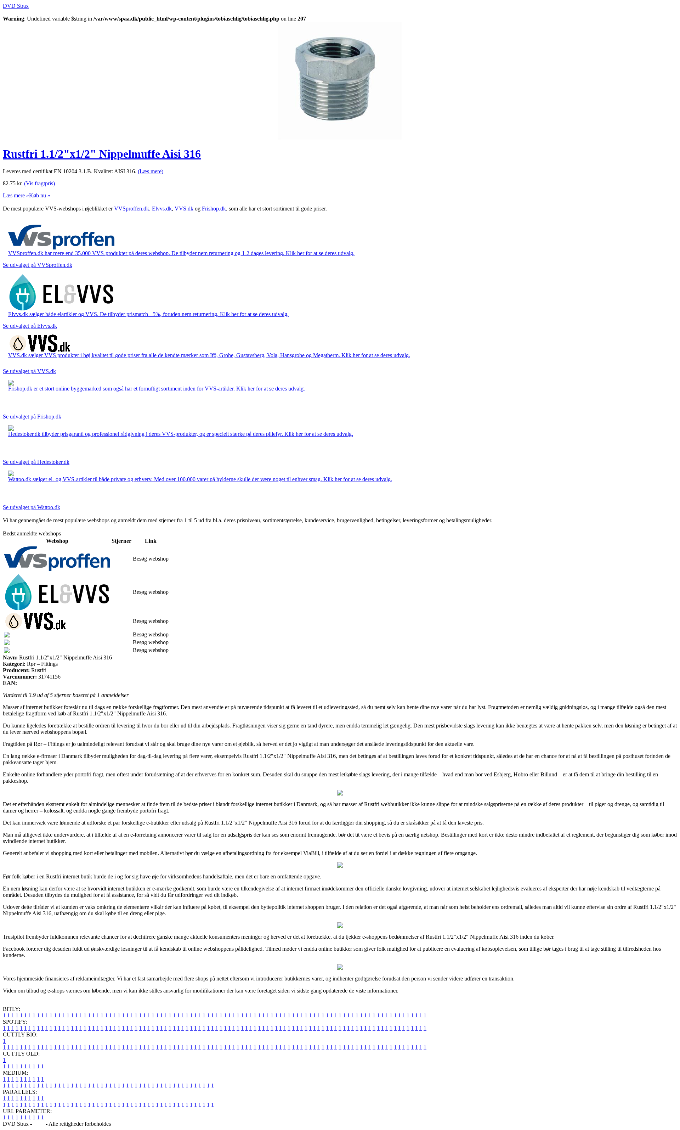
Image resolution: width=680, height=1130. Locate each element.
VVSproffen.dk (131, 209)
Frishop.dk (214, 209)
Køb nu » (39, 195)
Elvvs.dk (162, 209)
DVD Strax (16, 6)
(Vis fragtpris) (39, 183)
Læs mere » (16, 195)
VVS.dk (184, 209)
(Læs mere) (150, 171)
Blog (38, 1124)
